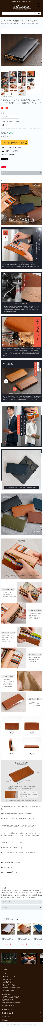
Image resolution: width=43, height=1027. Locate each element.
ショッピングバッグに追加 (13, 142)
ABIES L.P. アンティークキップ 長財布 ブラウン (24, 939)
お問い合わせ (9, 154)
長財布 (33, 21)
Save (4, 167)
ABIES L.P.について (9, 976)
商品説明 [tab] (4, 172)
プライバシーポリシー (10, 985)
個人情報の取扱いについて (10, 1005)
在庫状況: (4, 133)
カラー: (3, 113)
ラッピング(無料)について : (10, 121)
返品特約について (8, 990)
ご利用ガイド (7, 982)
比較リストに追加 (11, 151)
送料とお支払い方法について (11, 1003)
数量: (2, 136)
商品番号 (4, 96)
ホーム (3, 21)
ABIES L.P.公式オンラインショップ (18, 21)
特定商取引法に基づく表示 (11, 988)
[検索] (39, 13)
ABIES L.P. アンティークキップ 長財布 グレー (8, 939)
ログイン (5, 973)
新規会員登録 (6, 994)
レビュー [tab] (4, 907)
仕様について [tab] (6, 902)
